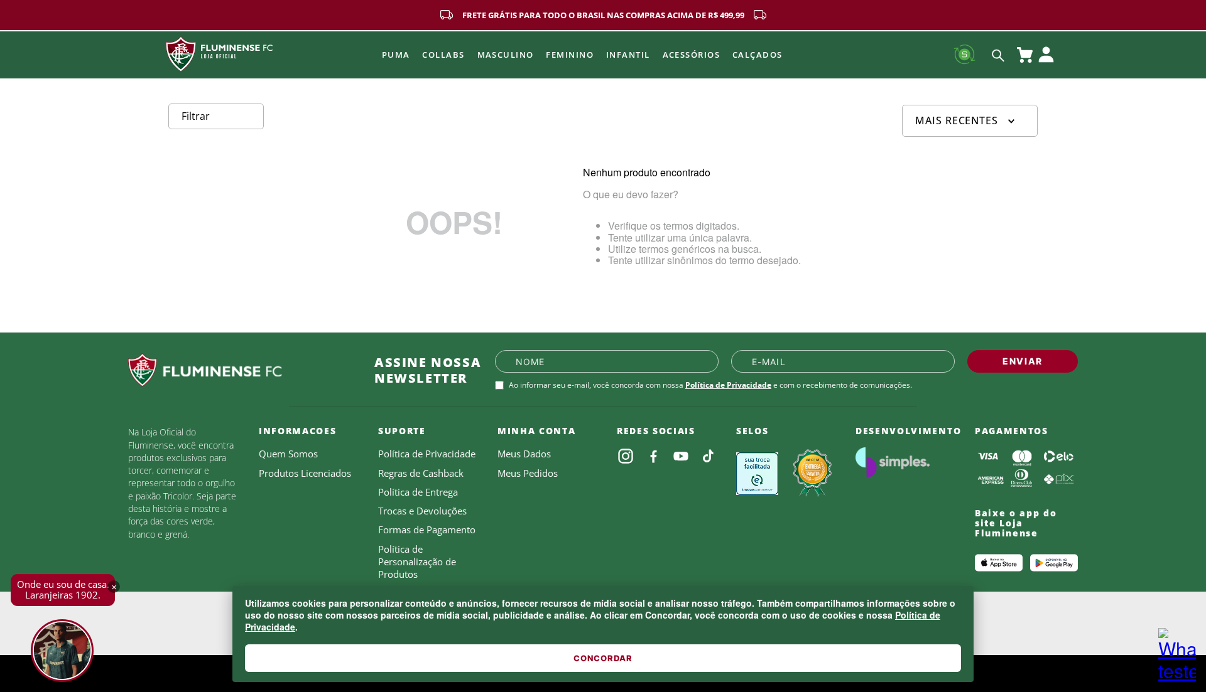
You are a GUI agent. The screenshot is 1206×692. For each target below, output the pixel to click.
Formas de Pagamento (426, 529)
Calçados (757, 54)
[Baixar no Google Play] (1054, 562)
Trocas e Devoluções (422, 510)
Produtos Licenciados (305, 473)
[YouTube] (681, 456)
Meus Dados (524, 453)
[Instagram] (625, 456)
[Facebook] (653, 456)
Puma (396, 54)
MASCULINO (505, 54)
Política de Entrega (418, 492)
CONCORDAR (603, 658)
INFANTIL (628, 54)
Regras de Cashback (421, 473)
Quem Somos (288, 453)
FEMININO (570, 54)
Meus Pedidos (527, 473)
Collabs (443, 54)
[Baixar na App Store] (999, 562)
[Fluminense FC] (241, 370)
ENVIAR (1022, 361)
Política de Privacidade (728, 385)
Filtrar (196, 116)
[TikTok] (708, 456)
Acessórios (691, 54)
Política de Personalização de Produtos (417, 562)
